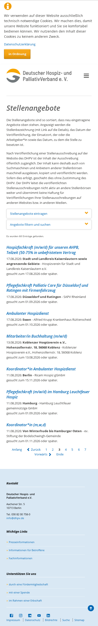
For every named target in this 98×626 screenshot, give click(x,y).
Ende (60, 454)
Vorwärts (40, 454)
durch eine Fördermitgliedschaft (28, 584)
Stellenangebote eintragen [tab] (28, 213)
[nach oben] (91, 609)
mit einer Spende (19, 592)
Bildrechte (51, 620)
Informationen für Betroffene (26, 550)
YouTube (37, 615)
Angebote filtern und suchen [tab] (30, 224)
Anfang (17, 449)
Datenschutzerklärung (19, 44)
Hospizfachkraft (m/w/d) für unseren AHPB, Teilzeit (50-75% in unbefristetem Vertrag (42, 250)
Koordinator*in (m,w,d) (26, 424)
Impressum (13, 620)
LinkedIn (46, 615)
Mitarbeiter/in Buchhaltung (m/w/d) (36, 336)
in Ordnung (17, 54)
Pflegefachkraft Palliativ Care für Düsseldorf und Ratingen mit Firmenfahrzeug (47, 288)
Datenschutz (32, 620)
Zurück (36, 449)
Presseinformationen (21, 542)
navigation (86, 75)
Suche (66, 620)
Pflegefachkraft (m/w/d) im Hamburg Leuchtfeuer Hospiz (48, 394)
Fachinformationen (20, 558)
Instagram (19, 615)
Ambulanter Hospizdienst (27, 313)
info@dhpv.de (15, 518)
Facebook (9, 615)
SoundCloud (28, 615)
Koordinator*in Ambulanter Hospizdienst (41, 369)
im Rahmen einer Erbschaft (25, 600)
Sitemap (79, 620)
